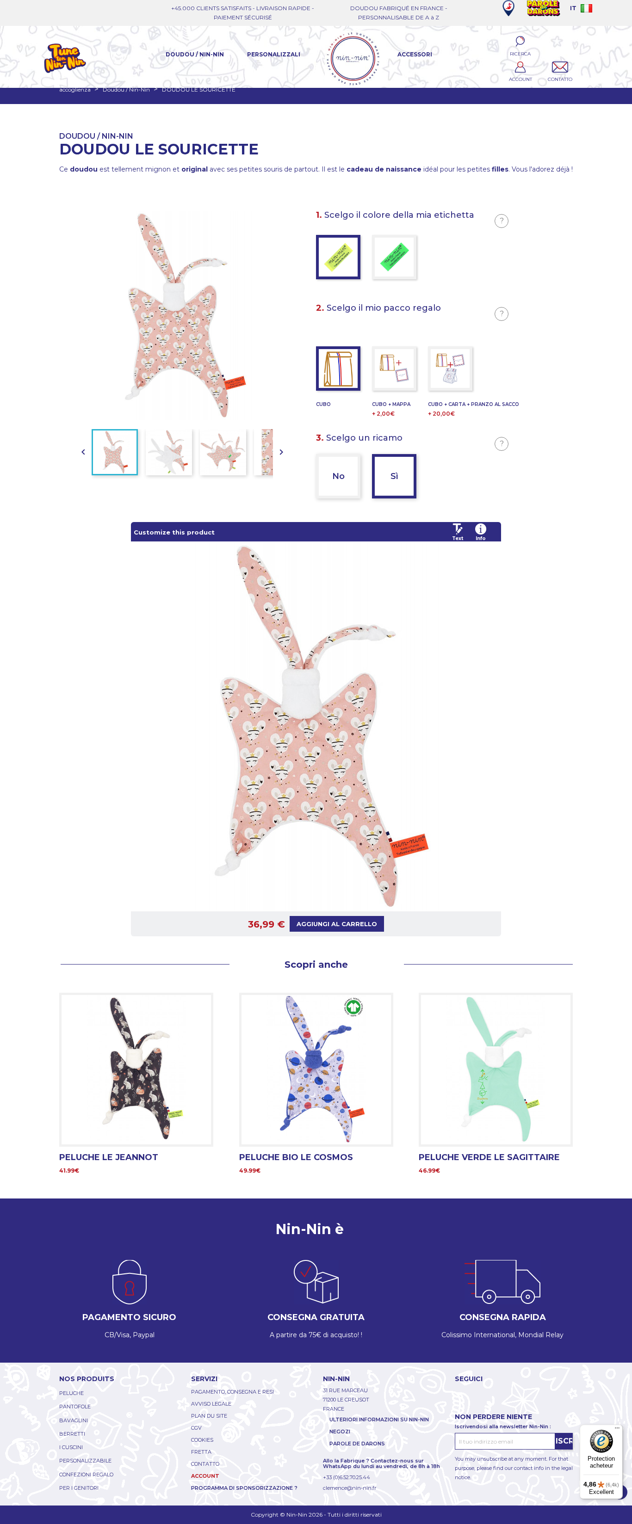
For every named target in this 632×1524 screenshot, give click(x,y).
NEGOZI (339, 1431)
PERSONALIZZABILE (85, 1460)
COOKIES (202, 1440)
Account (205, 1476)
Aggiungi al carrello (337, 924)
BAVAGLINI (73, 1420)
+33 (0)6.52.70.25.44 (346, 1477)
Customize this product (174, 532)
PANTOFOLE (75, 1406)
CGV (196, 1428)
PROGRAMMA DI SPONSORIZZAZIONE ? (244, 1488)
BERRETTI (72, 1434)
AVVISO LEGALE (211, 1404)
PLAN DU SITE (209, 1416)
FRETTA (201, 1452)
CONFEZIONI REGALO (86, 1474)
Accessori (414, 54)
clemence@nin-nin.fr (349, 1488)
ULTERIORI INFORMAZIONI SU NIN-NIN (379, 1419)
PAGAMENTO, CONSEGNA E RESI (232, 1392)
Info (481, 538)
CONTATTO (205, 1464)
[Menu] (617, 1430)
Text (457, 538)
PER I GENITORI (79, 1488)
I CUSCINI (71, 1447)
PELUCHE (71, 1393)
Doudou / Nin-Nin (195, 54)
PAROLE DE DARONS (357, 1443)
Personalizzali (273, 54)
